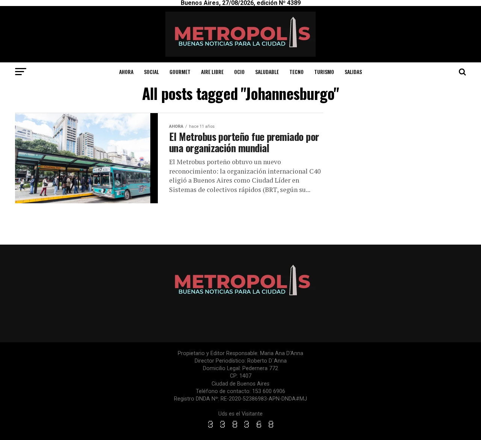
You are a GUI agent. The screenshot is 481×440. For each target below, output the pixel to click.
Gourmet (180, 72)
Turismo (324, 72)
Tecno (296, 72)
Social (151, 72)
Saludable (267, 72)
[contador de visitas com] (240, 428)
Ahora (126, 72)
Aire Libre (212, 72)
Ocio (239, 72)
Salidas (353, 72)
